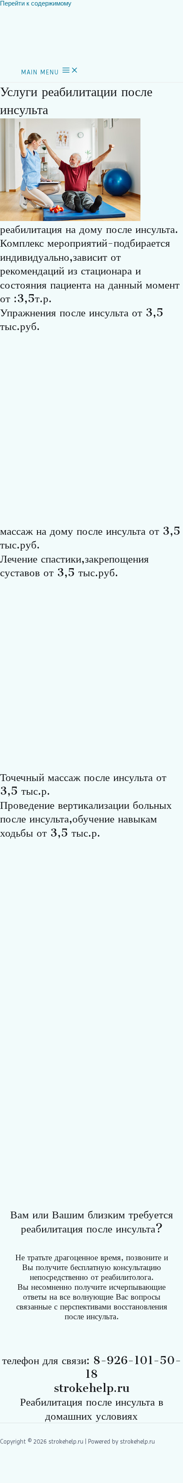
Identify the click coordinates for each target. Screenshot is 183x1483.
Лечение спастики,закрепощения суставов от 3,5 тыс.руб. (74, 566)
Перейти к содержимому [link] (35, 3)
